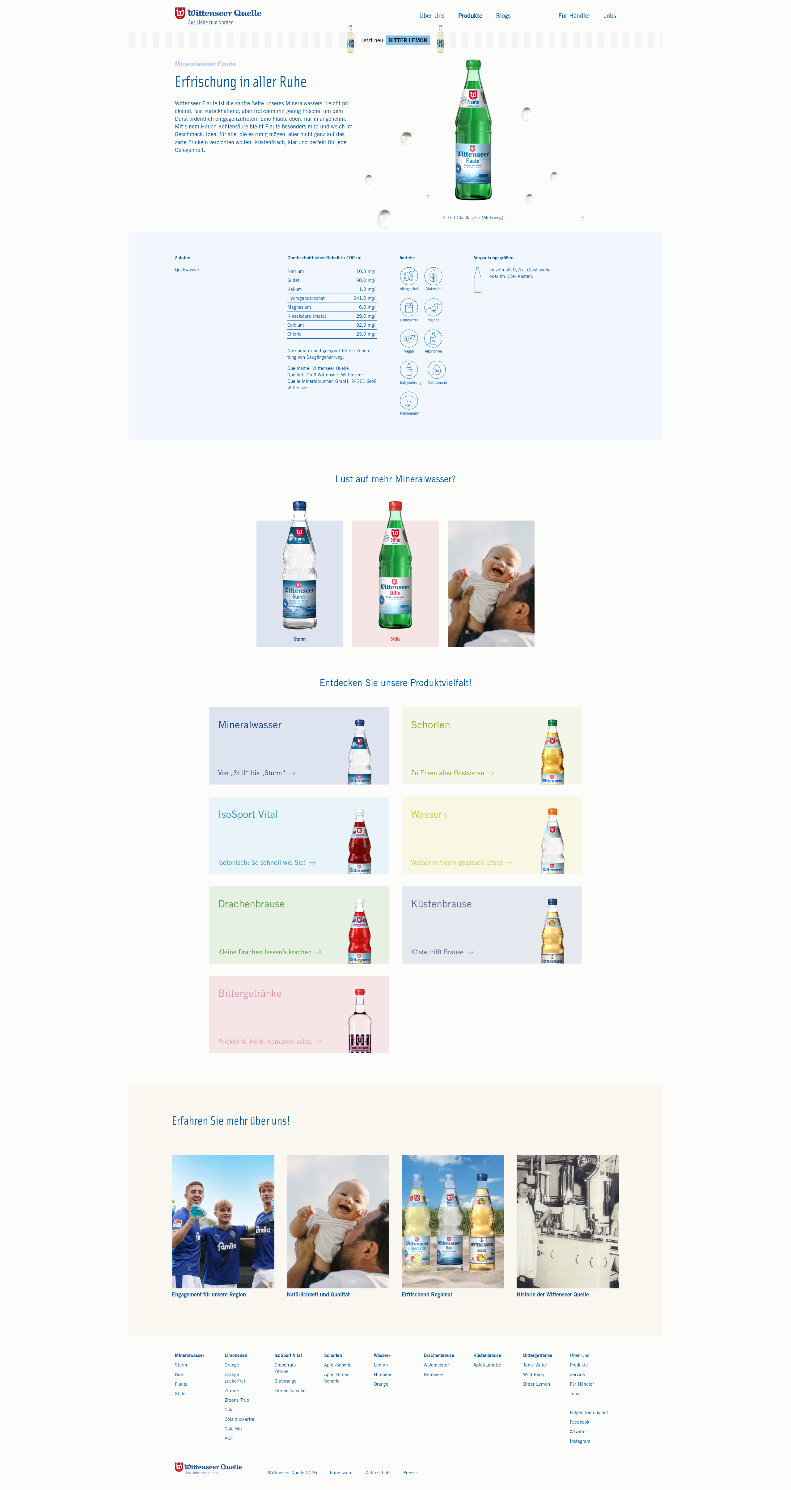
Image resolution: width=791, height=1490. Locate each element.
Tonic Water (535, 1365)
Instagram (580, 1441)
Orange (232, 1365)
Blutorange (285, 1381)
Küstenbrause (487, 1356)
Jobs (574, 1394)
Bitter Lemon (536, 1384)
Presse (410, 1473)
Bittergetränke (537, 1356)
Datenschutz (378, 1473)
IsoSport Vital (288, 1356)
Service (577, 1375)
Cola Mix (234, 1429)
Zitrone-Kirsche (290, 1391)
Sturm (181, 1365)
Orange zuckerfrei (235, 1378)
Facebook (580, 1422)
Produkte (579, 1365)
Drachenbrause (439, 1356)
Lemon (381, 1365)
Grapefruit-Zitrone (285, 1368)
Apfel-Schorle (338, 1365)
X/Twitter (578, 1432)
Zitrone (232, 1391)
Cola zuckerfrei (240, 1419)
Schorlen (333, 1356)
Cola (229, 1410)
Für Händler (582, 1384)
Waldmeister (436, 1365)
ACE (229, 1439)
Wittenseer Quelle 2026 (292, 1473)
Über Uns (579, 1356)
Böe (179, 1375)
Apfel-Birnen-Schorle (337, 1378)
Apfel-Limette (487, 1365)
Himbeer (382, 1375)
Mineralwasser (189, 1356)
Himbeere (434, 1375)
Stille (180, 1394)
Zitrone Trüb (237, 1400)
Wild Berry (533, 1375)
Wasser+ (382, 1356)
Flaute (181, 1384)
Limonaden (236, 1356)
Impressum (341, 1473)
